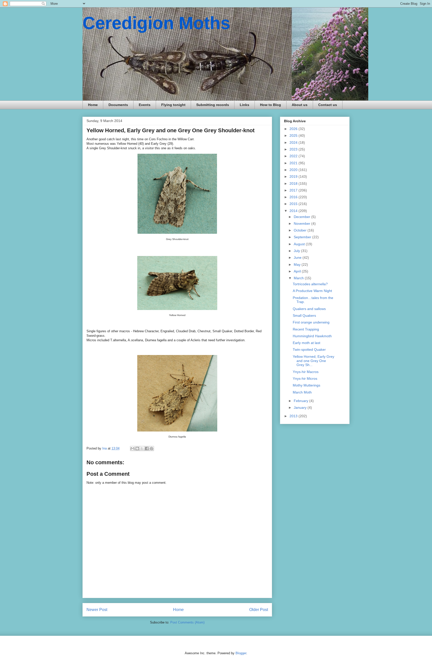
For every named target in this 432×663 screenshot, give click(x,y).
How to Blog (270, 105)
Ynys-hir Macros (305, 372)
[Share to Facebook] (146, 448)
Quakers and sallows (309, 309)
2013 (294, 416)
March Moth (302, 392)
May (298, 264)
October (301, 230)
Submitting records (212, 105)
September (303, 237)
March (299, 278)
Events (144, 105)
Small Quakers (304, 316)
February (301, 401)
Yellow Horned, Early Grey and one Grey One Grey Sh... (313, 360)
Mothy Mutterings (306, 385)
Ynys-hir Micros (305, 378)
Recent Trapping (306, 329)
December (302, 217)
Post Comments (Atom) (187, 622)
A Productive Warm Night (312, 291)
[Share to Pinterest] (151, 448)
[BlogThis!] (137, 448)
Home (93, 105)
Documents (118, 105)
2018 (294, 184)
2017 (294, 190)
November (302, 224)
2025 (294, 136)
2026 (294, 129)
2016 (294, 197)
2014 (294, 211)
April (298, 271)
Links (244, 105)
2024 (294, 142)
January (301, 408)
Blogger (241, 653)
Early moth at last (306, 343)
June (298, 258)
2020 (294, 170)
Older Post (258, 610)
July (297, 251)
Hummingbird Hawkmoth (312, 336)
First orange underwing (311, 322)
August (300, 244)
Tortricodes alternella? (310, 284)
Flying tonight (173, 105)
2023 (294, 149)
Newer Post (96, 610)
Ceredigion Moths (156, 23)
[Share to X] (142, 448)
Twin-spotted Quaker (309, 350)
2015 (294, 204)
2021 (294, 163)
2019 (294, 176)
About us (300, 105)
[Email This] (132, 448)
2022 (294, 156)
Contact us (327, 105)
